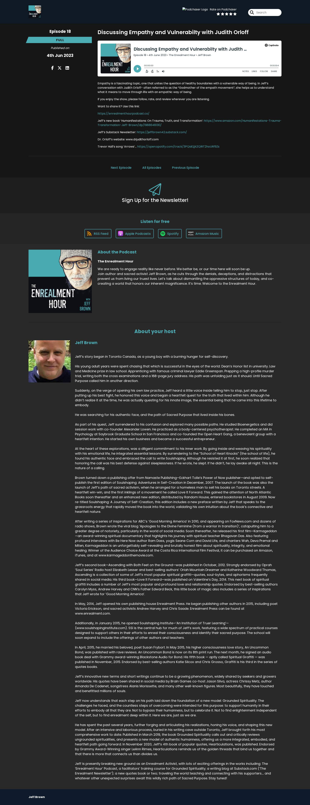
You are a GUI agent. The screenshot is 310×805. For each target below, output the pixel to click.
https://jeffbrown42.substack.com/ (162, 132)
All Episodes (151, 167)
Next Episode (121, 167)
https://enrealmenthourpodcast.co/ (123, 113)
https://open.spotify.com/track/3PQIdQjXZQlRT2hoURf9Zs (178, 146)
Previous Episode (185, 167)
